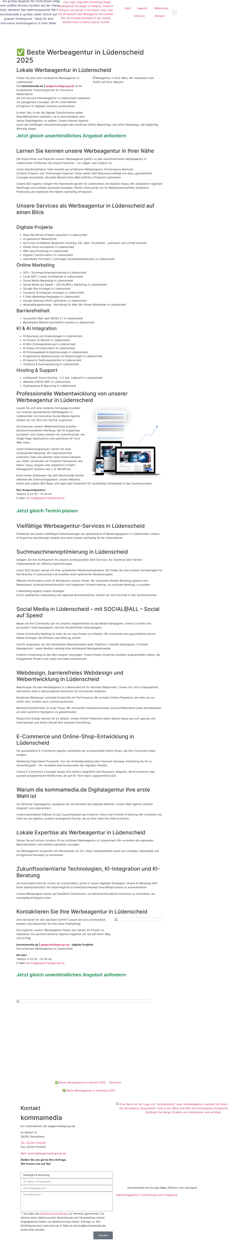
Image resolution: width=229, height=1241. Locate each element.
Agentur (142, 8)
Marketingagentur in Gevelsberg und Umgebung (146, 1195)
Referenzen (161, 8)
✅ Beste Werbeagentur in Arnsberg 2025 (88, 1090)
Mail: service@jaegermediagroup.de (43, 1153)
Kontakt (160, 16)
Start (127, 8)
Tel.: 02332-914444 (33, 1142)
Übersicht (115, 1082)
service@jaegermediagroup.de (45, 498)
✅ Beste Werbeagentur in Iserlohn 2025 (80, 1082)
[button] (174, 12)
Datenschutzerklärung (54, 1213)
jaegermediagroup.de (55, 944)
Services (139, 16)
